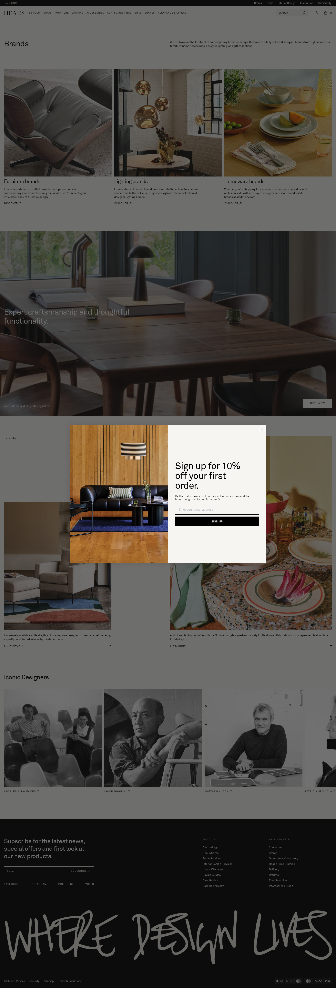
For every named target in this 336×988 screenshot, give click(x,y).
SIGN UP (217, 521)
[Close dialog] (262, 429)
